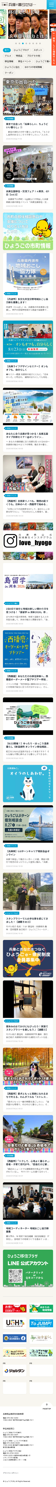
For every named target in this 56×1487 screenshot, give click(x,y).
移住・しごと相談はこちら (54, 50)
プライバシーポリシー (11, 1473)
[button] (16, 43)
